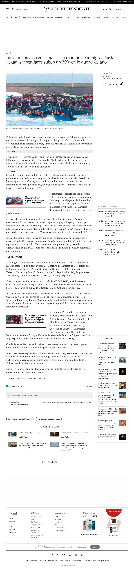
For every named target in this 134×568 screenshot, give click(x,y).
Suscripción (58, 519)
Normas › (89, 386)
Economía (27, 17)
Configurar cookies (103, 561)
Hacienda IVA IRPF (74, 1)
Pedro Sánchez (35, 527)
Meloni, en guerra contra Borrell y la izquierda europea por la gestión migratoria (35, 200)
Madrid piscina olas (35, 1)
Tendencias (86, 17)
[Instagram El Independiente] (70, 555)
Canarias (11, 378)
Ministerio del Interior (20, 137)
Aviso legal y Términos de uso (48, 561)
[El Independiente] (67, 9)
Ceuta (107, 1)
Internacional (39, 17)
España (18, 17)
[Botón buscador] (127, 9)
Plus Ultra (34, 522)
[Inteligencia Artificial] (89, 530)
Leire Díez (34, 533)
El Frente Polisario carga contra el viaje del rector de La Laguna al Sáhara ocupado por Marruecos (33, 445)
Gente (66, 17)
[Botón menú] (7, 9)
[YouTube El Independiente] (63, 555)
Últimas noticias (15, 1)
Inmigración (21, 378)
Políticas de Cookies (90, 561)
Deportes (75, 17)
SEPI (32, 519)
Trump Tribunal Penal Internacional (52, 1)
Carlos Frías (108, 73)
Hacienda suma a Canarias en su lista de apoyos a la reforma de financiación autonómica (74, 435)
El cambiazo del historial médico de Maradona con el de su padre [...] (115, 233)
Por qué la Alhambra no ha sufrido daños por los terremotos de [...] (115, 252)
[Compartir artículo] (104, 84)
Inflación (65, 1)
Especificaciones (60, 530)
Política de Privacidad (31, 561)
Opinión (10, 17)
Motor (115, 17)
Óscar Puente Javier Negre (88, 1)
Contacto (57, 516)
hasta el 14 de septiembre (56, 175)
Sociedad (58, 17)
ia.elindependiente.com (89, 534)
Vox (111, 1)
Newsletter (58, 522)
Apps (56, 525)
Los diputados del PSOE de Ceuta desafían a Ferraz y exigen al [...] (115, 214)
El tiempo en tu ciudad (21, 9)
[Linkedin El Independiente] (76, 555)
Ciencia (50, 17)
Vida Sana (107, 17)
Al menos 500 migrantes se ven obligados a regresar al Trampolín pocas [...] (115, 242)
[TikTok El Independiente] (81, 555)
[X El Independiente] (52, 555)
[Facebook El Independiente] (57, 555)
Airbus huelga (25, 1)
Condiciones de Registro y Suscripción (70, 561)
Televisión (97, 17)
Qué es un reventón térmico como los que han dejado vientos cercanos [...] (115, 223)
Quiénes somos (59, 527)
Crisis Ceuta (100, 1)
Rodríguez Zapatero (37, 525)
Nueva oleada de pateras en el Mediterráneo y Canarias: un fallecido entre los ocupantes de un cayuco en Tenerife (35, 319)
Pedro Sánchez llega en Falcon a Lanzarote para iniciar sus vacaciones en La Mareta (32, 435)
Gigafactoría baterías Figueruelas (122, 1)
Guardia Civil (35, 530)
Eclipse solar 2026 (36, 516)
